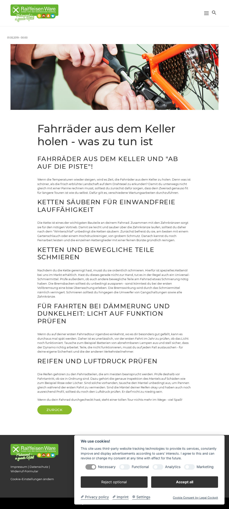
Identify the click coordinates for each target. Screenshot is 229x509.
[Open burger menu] (206, 13)
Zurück (55, 410)
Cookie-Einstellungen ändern (32, 479)
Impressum (19, 467)
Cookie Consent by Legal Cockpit (195, 497)
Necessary (107, 467)
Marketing (205, 467)
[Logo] (34, 13)
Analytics (172, 467)
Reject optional (114, 482)
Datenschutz (39, 467)
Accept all (184, 482)
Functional (140, 467)
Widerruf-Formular (24, 471)
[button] (213, 12)
